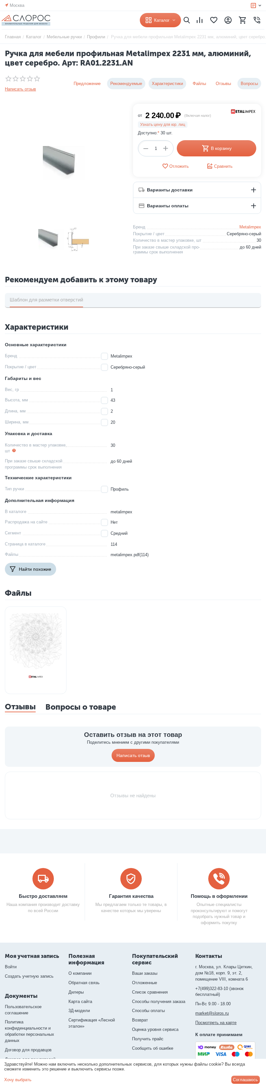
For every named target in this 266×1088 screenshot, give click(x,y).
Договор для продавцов (28, 1049)
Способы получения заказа (158, 1001)
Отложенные (144, 982)
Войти (11, 966)
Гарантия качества (131, 896)
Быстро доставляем (43, 896)
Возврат (140, 1020)
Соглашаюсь (245, 1079)
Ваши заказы (144, 973)
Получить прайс (147, 1038)
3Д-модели (79, 1010)
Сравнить (223, 166)
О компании (79, 973)
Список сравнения (150, 992)
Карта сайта (80, 1001)
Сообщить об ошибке (152, 1048)
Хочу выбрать (17, 1079)
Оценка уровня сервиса (155, 1029)
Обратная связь (84, 982)
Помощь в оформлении (219, 896)
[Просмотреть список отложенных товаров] (214, 20)
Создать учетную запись (29, 976)
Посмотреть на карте (215, 1022)
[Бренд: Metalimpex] (243, 111)
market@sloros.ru (212, 1013)
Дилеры (76, 992)
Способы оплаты (148, 1010)
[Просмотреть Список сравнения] (199, 20)
